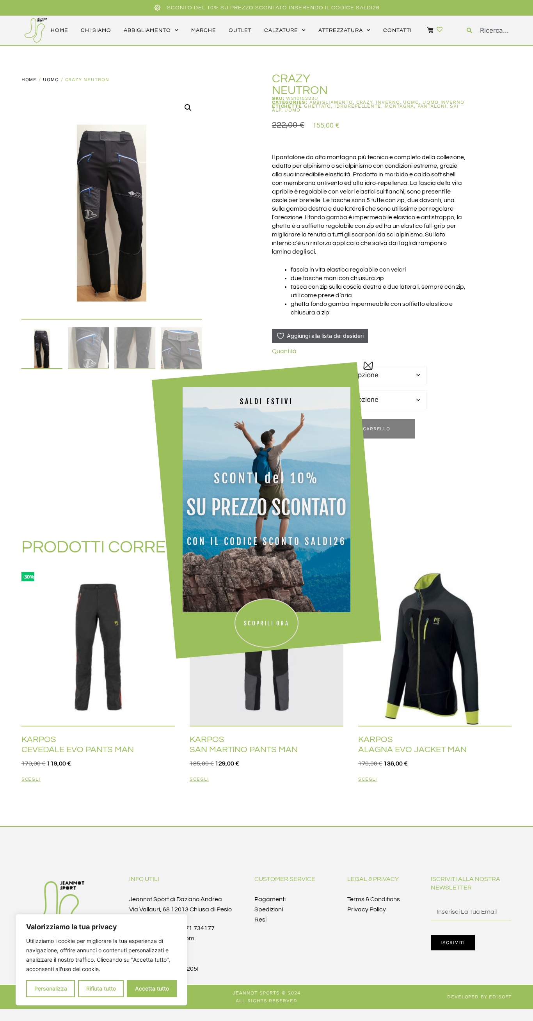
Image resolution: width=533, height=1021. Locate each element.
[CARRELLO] (426, 30)
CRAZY (364, 102)
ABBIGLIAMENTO (331, 102)
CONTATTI (397, 30)
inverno (388, 102)
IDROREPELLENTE (357, 106)
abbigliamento (147, 30)
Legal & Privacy (373, 879)
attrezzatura (340, 30)
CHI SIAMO (96, 30)
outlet (240, 30)
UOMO (51, 79)
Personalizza (50, 988)
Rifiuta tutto (101, 988)
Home (29, 79)
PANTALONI (432, 106)
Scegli (31, 779)
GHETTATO (317, 106)
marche (203, 30)
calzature (281, 30)
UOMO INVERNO (443, 102)
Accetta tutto (152, 988)
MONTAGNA (399, 106)
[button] (188, 108)
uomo (292, 110)
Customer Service (284, 879)
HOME (59, 30)
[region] (101, 959)
